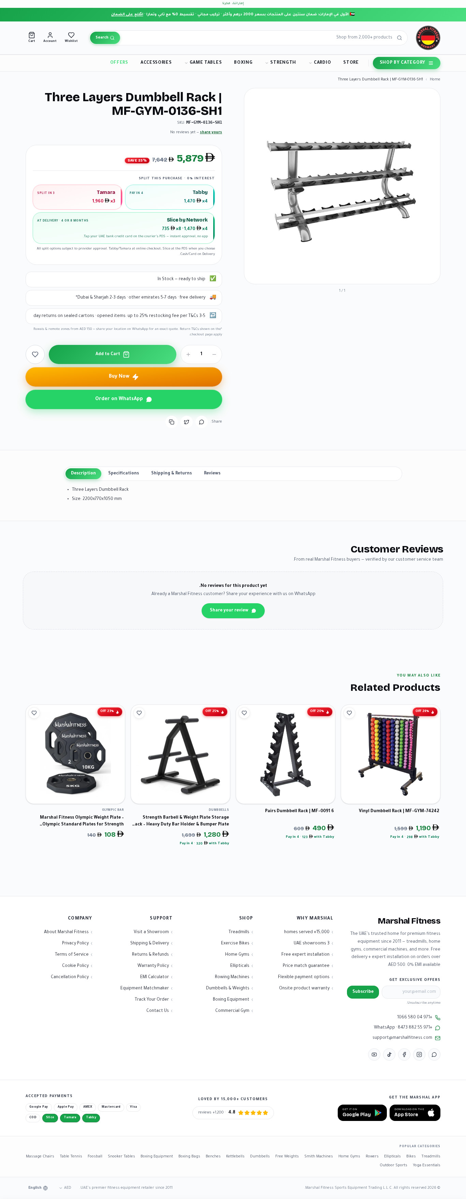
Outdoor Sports (393, 1166)
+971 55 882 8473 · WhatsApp (403, 1028)
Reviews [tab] (212, 473)
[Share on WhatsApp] (201, 422)
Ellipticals (392, 1157)
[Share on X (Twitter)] (186, 422)
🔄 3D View (418, 273)
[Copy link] (171, 422)
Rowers (372, 1157)
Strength (283, 63)
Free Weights (287, 1157)
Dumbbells (260, 1157)
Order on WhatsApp (119, 399)
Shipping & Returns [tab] (171, 473)
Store (351, 63)
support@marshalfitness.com (402, 1038)
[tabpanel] (233, 494)
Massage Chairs (40, 1157)
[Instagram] (419, 1054)
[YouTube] (374, 1054)
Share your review (229, 610)
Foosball (95, 1157)
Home (435, 80)
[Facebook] (404, 1054)
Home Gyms (349, 1157)
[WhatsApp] (434, 1054)
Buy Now (119, 377)
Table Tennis (71, 1157)
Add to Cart (108, 354)
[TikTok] (389, 1054)
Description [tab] (83, 473)
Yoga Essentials (426, 1166)
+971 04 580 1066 (414, 1017)
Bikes (411, 1157)
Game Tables (206, 63)
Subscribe (363, 992)
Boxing (243, 63)
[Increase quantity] (188, 354)
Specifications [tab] (123, 473)
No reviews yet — (196, 133)
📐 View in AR (380, 273)
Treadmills (430, 1157)
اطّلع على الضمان (127, 15)
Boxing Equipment (157, 1157)
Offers (119, 63)
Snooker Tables (121, 1157)
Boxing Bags (189, 1157)
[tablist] (233, 474)
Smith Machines (318, 1157)
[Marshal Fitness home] (428, 38)
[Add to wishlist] (35, 354)
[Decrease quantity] (214, 354)
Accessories (156, 63)
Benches (213, 1157)
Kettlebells (235, 1157)
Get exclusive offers (414, 980)
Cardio (322, 63)
